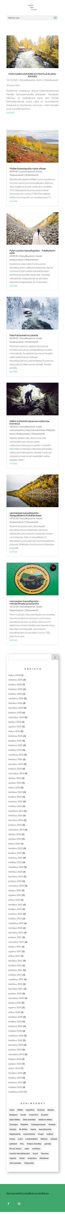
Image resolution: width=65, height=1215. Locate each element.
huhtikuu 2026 (15, 694)
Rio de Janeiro (16, 1149)
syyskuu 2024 (14, 783)
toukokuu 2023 (15, 858)
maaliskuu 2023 (15, 867)
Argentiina (30, 1110)
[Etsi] (55, 657)
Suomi (39, 80)
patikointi (13, 1144)
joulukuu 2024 (15, 768)
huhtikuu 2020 (15, 1031)
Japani (33, 1129)
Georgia (13, 1129)
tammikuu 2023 (15, 876)
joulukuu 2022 (15, 881)
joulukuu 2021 (15, 937)
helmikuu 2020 (15, 1040)
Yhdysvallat (29, 1163)
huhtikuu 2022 (15, 918)
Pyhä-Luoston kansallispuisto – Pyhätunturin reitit (32, 251)
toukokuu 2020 (15, 1026)
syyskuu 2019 (14, 1064)
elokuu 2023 (14, 843)
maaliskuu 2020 (15, 1035)
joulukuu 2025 (15, 712)
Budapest (13, 1115)
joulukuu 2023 (15, 825)
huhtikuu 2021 (15, 975)
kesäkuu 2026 (15, 684)
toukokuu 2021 (15, 970)
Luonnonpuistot (27, 171)
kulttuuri (50, 1134)
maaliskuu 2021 (15, 979)
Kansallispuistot (27, 80)
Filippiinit (24, 1124)
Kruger (41, 1134)
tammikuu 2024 (15, 820)
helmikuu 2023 (15, 872)
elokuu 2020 (14, 1012)
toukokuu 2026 (15, 689)
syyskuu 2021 (14, 951)
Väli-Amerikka (15, 1163)
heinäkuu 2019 (15, 1073)
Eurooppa (14, 1124)
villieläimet (44, 1158)
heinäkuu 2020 (15, 1017)
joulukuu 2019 (15, 1049)
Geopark (51, 1124)
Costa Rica (33, 1115)
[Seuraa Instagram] (19, 1204)
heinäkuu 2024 (15, 792)
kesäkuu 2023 (15, 853)
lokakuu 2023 (14, 834)
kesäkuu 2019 (15, 1078)
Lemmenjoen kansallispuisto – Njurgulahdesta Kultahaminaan (25, 514)
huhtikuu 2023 (15, 862)
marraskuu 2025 (16, 717)
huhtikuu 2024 (15, 806)
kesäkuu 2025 (15, 740)
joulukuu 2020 (15, 993)
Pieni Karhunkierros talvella (24, 335)
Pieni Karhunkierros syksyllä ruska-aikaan (32, 75)
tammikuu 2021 (15, 989)
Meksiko (44, 1139)
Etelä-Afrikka (15, 1120)
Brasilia (51, 1110)
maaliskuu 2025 (15, 754)
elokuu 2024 (14, 787)
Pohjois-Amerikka (34, 1144)
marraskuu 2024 (16, 773)
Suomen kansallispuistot (20, 1154)
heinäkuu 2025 (15, 736)
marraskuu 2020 (16, 998)
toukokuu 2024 (15, 801)
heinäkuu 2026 (15, 679)
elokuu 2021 (14, 956)
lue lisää (10, 112)
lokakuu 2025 (14, 722)
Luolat (39, 426)
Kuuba (12, 1139)
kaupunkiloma (29, 1134)
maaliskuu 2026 (15, 698)
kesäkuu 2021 (15, 965)
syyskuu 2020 (14, 1007)
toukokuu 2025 (15, 745)
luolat (20, 1139)
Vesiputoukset (50, 80)
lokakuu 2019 (14, 1059)
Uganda (13, 1158)
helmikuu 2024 (15, 815)
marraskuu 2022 (16, 885)
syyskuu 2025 (14, 726)
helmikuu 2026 (15, 703)
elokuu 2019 (14, 1068)
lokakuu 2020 (14, 1003)
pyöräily (47, 1144)
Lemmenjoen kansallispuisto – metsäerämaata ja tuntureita (25, 602)
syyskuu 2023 (14, 839)
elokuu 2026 (14, 675)
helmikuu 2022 (15, 928)
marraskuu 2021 (16, 942)
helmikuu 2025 (15, 759)
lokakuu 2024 (14, 778)
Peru (22, 1144)
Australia (41, 1110)
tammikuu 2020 (15, 1045)
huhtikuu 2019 (15, 1087)
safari (27, 1149)
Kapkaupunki (15, 1134)
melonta (53, 1139)
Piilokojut (50, 430)
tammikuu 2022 (15, 932)
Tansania (45, 1154)
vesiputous (32, 1158)
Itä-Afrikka (23, 1129)
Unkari (22, 1158)
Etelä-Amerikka (29, 1120)
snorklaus (36, 1149)
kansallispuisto (45, 1129)
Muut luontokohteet (35, 430)
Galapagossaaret (38, 1124)
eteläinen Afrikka (45, 1120)
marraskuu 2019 (16, 1054)
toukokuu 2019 (15, 1082)
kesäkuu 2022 (15, 909)
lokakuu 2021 (14, 946)
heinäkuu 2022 (15, 904)
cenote (23, 1115)
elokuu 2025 (14, 731)
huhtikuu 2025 (15, 750)
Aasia (12, 1110)
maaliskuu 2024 (15, 811)
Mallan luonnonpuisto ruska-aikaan (28, 168)
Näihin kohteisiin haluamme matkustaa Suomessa (29, 422)
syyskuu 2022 (14, 895)
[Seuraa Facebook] (8, 1204)
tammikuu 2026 (15, 708)
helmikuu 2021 (15, 984)
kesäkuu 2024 (15, 797)
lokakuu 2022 (14, 890)
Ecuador (44, 1115)
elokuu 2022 (14, 900)
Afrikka (20, 1110)
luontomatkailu (32, 1139)
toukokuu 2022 (15, 914)
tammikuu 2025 (15, 764)
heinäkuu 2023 (15, 848)
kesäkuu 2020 (15, 1021)
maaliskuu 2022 (15, 923)
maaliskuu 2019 (15, 1091)
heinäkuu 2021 (15, 960)
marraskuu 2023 (16, 829)
